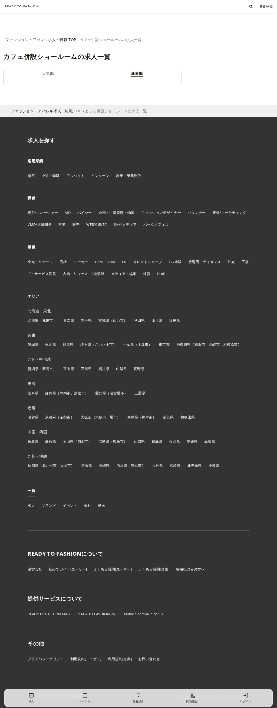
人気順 (48, 73)
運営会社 (35, 569)
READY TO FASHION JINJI (97, 614)
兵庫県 (132, 417)
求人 (31, 505)
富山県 (68, 368)
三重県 (139, 393)
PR (124, 261)
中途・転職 (51, 175)
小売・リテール (40, 261)
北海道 (33, 320)
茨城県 (33, 344)
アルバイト (76, 175)
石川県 (86, 368)
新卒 (31, 175)
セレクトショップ (147, 261)
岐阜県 (33, 393)
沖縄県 (213, 465)
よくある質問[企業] (153, 569)
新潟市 (47, 368)
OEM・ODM (105, 261)
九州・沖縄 (37, 456)
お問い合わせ (149, 658)
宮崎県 (175, 465)
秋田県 (139, 320)
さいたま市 (104, 344)
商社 (63, 261)
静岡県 (50, 393)
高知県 (209, 441)
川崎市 (214, 344)
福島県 (174, 320)
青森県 (68, 320)
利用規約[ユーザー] (85, 658)
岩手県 (86, 320)
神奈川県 (183, 344)
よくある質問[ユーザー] (113, 569)
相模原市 (230, 344)
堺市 (113, 417)
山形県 (157, 320)
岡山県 (68, 441)
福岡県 (33, 465)
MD (68, 212)
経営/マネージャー (43, 212)
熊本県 (122, 465)
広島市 (118, 441)
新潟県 (33, 368)
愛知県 (100, 393)
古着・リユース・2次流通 (83, 273)
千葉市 (143, 344)
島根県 (50, 441)
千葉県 (128, 344)
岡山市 (82, 441)
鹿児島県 (194, 465)
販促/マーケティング (229, 212)
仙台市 (118, 320)
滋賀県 (33, 417)
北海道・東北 (39, 310)
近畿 (31, 407)
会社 (87, 505)
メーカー (81, 261)
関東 (31, 335)
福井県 (103, 368)
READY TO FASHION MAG (49, 614)
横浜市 (199, 344)
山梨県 (121, 368)
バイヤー (84, 212)
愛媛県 (192, 441)
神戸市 (147, 417)
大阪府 (86, 417)
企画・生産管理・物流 (116, 212)
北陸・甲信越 (39, 359)
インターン (100, 175)
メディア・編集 (123, 273)
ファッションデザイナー (161, 212)
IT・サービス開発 (42, 273)
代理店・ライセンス (205, 261)
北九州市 (49, 465)
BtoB (161, 273)
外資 (146, 273)
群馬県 (68, 344)
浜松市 (79, 393)
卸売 (231, 261)
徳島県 (157, 441)
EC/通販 (175, 261)
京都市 (65, 417)
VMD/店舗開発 (40, 224)
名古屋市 (117, 393)
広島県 (103, 441)
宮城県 (103, 320)
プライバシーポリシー (46, 658)
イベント (70, 505)
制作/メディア (125, 224)
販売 (76, 224)
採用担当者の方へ (190, 569)
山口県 (139, 441)
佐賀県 (86, 465)
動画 (101, 505)
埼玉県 (85, 344)
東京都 (164, 344)
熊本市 (136, 465)
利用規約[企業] (120, 658)
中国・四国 (37, 431)
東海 (31, 383)
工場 (245, 261)
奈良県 (168, 417)
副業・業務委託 (128, 175)
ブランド (49, 505)
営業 (62, 224)
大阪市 (100, 417)
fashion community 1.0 (143, 614)
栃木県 (50, 344)
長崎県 (104, 465)
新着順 (137, 73)
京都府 (50, 417)
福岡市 (65, 465)
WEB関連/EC (96, 224)
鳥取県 (33, 441)
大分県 (157, 465)
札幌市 (47, 320)
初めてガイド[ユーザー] (68, 569)
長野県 (139, 368)
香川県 (174, 441)
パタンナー (197, 212)
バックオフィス (156, 224)
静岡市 (65, 393)
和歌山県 (187, 417)
